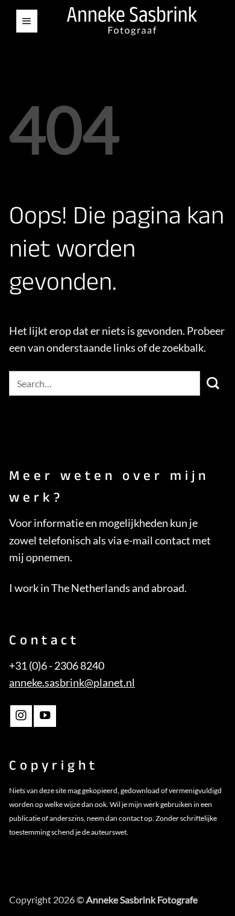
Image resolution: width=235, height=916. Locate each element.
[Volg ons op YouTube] (44, 716)
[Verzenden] (213, 383)
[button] (26, 21)
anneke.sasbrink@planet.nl (72, 682)
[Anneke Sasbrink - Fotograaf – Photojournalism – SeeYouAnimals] (132, 21)
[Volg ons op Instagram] (21, 716)
